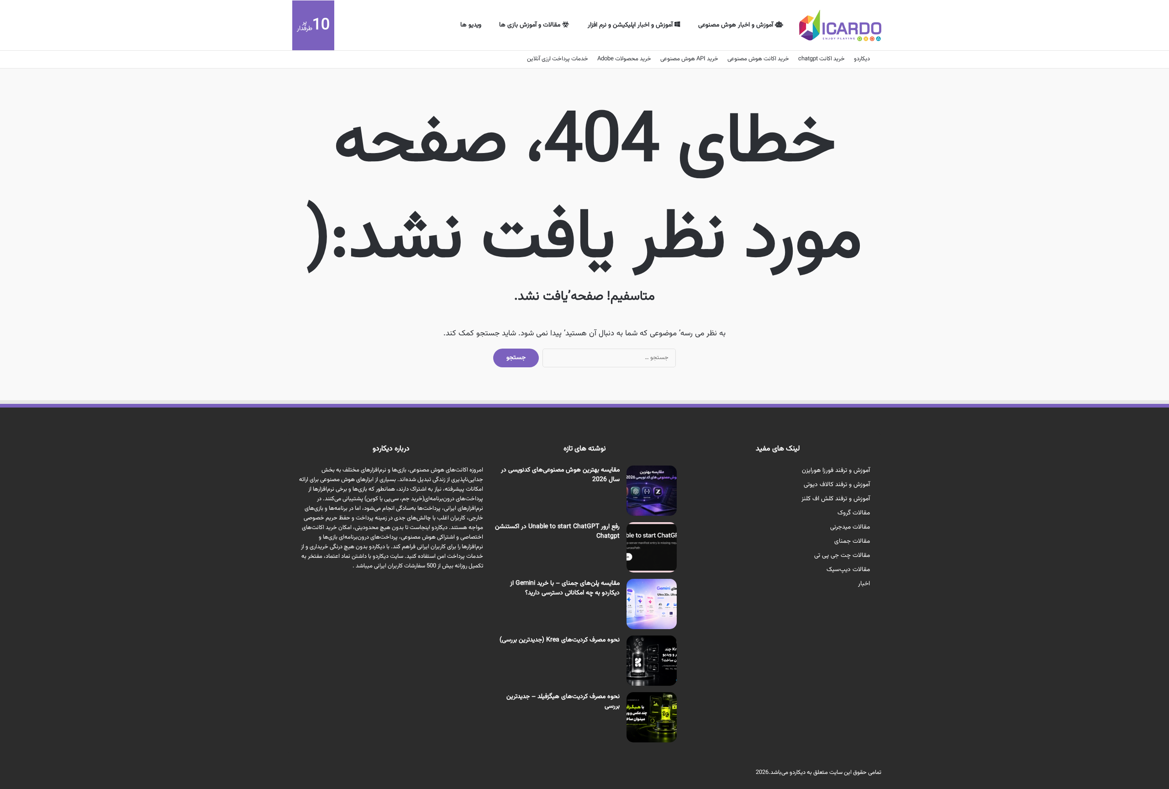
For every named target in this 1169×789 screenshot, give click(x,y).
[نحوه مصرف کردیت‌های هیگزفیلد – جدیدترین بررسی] (652, 717)
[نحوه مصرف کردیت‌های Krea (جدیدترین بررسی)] (652, 660)
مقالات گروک (853, 513)
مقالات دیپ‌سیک (848, 569)
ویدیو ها (470, 25)
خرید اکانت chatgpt (821, 59)
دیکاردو (862, 59)
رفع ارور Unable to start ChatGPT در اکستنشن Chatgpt (557, 531)
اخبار (864, 583)
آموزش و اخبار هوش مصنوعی (736, 25)
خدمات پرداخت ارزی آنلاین (557, 59)
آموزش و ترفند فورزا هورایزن (836, 470)
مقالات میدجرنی (850, 527)
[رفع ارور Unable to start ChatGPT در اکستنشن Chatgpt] (652, 547)
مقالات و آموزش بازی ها (530, 25)
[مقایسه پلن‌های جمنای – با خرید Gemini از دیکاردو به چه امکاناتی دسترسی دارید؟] (652, 604)
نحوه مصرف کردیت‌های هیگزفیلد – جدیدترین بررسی (563, 701)
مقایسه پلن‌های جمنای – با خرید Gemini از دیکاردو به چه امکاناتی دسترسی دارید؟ (565, 588)
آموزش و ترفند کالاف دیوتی (837, 484)
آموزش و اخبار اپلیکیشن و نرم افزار (631, 25)
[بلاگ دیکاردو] (840, 25)
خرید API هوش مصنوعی (689, 59)
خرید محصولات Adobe (624, 59)
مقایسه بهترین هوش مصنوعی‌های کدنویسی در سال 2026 (560, 475)
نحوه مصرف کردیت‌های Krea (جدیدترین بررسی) (560, 640)
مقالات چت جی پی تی (842, 555)
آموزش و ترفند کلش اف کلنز (835, 498)
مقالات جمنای (852, 541)
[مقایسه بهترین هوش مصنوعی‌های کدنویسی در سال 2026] (652, 491)
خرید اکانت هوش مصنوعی (758, 59)
